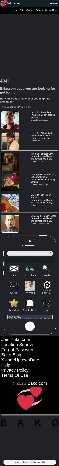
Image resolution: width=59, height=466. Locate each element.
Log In (15, 10)
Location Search (17, 344)
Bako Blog (11, 354)
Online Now (51, 10)
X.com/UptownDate (20, 359)
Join (22, 10)
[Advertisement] (29, 43)
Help (5, 365)
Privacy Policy (15, 370)
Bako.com (37, 383)
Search (39, 10)
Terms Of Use (14, 375)
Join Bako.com (15, 339)
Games (29, 10)
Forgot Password (18, 349)
